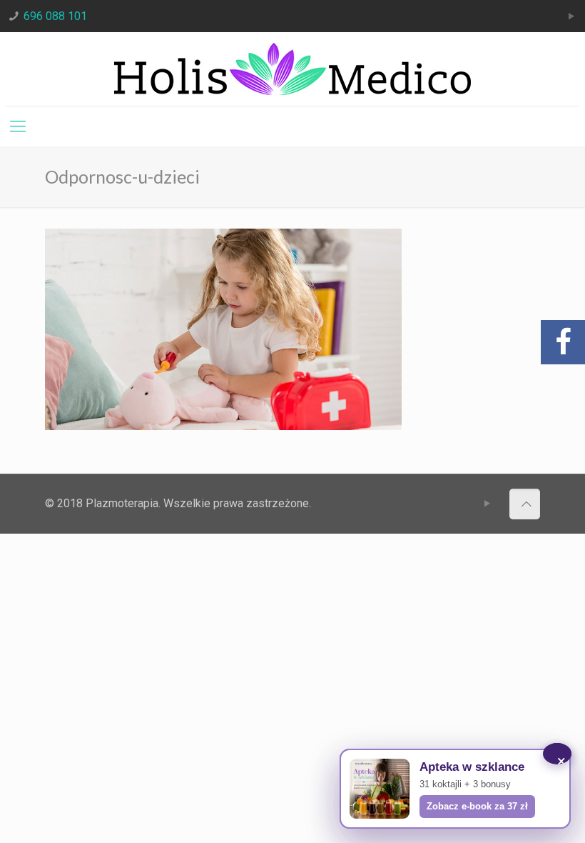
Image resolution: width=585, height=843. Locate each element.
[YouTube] (571, 16)
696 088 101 (55, 16)
